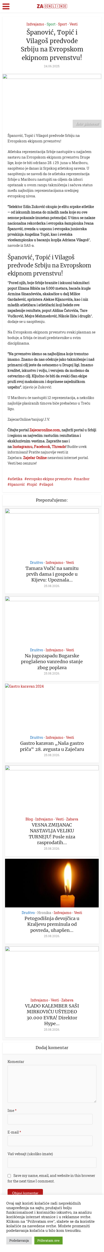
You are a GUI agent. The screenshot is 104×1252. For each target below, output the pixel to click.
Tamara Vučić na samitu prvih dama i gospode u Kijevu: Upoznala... (52, 574)
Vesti (73, 24)
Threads (59, 446)
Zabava (72, 819)
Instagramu (23, 446)
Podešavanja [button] (19, 1240)
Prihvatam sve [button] (48, 1240)
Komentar (16, 1061)
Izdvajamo (35, 24)
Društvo (36, 562)
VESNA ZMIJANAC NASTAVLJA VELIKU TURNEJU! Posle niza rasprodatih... (52, 833)
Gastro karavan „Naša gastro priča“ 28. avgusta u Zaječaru (52, 746)
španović (17, 484)
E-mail (14, 1132)
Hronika (44, 912)
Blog (29, 819)
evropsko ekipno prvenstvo (49, 478)
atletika (16, 478)
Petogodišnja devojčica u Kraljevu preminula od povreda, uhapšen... (51, 924)
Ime (12, 1110)
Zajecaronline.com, (45, 429)
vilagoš (47, 484)
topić (33, 484)
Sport (51, 24)
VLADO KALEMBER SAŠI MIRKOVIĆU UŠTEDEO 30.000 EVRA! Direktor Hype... (52, 1014)
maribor (83, 478)
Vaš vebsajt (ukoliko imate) (30, 1153)
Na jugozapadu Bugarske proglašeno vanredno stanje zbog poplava (52, 661)
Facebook (42, 446)
